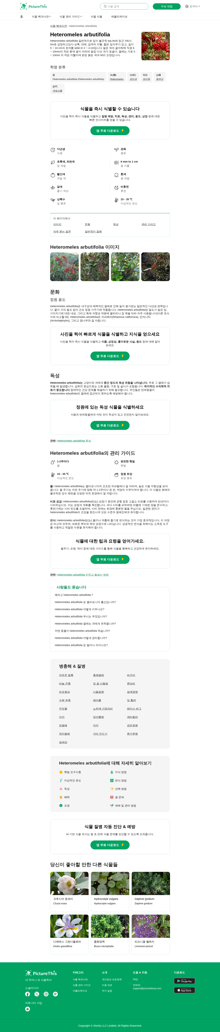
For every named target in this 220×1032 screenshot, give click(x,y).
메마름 (97, 700)
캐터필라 (132, 717)
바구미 (131, 675)
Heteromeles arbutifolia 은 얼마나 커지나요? (81, 645)
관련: (70, 440)
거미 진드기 (100, 733)
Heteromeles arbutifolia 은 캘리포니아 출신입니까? (85, 602)
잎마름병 (98, 717)
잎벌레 (63, 725)
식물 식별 (96, 16)
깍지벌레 (64, 733)
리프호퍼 (64, 691)
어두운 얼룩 (66, 675)
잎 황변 (131, 700)
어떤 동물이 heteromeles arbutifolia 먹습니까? (82, 630)
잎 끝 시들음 (100, 683)
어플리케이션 (80, 991)
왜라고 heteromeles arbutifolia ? (74, 594)
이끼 (62, 717)
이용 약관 (107, 985)
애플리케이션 (119, 16)
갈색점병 (132, 691)
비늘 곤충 (65, 683)
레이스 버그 (134, 708)
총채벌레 (98, 675)
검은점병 (132, 725)
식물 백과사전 (58, 26)
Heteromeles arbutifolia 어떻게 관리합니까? (81, 638)
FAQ (135, 979)
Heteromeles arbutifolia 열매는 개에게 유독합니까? (85, 623)
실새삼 (63, 742)
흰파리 (131, 683)
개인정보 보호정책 (112, 979)
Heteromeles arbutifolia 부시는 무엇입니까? (81, 616)
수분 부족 (65, 700)
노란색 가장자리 (103, 708)
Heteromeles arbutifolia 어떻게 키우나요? (79, 609)
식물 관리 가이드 (82, 985)
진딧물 (63, 708)
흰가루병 (132, 733)
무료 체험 (167, 6)
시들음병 (98, 691)
